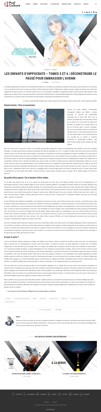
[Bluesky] (96, 12)
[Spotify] (89, 12)
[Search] (96, 4)
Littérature (54, 4)
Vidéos (85, 4)
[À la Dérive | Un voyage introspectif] (74, 356)
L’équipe (46, 402)
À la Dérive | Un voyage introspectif (74, 374)
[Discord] (93, 12)
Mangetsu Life (54, 298)
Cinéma (27, 4)
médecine (64, 298)
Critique (8, 298)
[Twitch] (91, 12)
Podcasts (77, 4)
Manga (35, 298)
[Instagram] (84, 12)
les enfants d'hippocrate (21, 298)
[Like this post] (57, 309)
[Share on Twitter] (60, 310)
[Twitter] (82, 12)
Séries (35, 4)
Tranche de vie (9, 302)
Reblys (46, 82)
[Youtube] (87, 12)
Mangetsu (43, 298)
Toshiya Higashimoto (77, 298)
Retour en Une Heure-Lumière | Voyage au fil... (27, 374)
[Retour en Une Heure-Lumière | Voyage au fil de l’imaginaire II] (27, 356)
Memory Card (66, 4)
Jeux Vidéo (43, 4)
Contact (54, 402)
